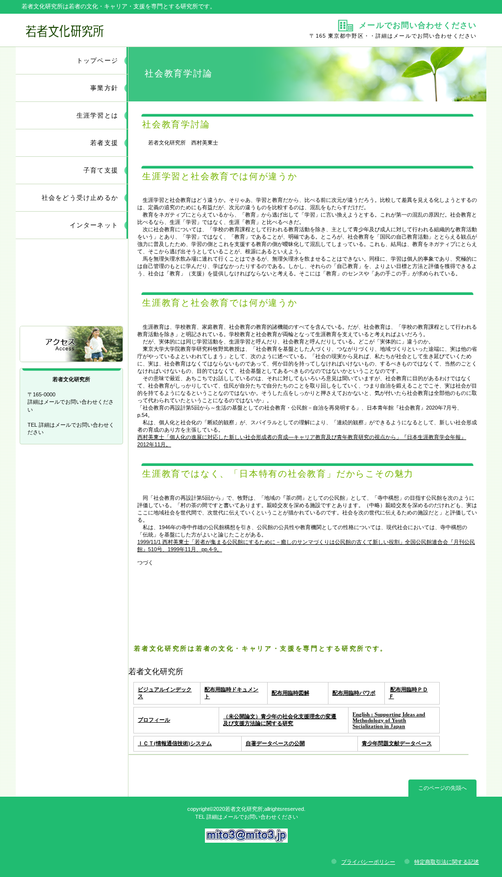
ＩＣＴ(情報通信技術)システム (175, 743)
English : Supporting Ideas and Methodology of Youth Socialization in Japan (388, 720)
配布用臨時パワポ (354, 693)
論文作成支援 (72, 265)
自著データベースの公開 (275, 743)
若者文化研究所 (132, 30)
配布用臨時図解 (290, 693)
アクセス (72, 345)
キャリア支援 (72, 305)
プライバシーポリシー (368, 862)
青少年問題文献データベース (397, 743)
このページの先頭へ (442, 788)
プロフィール (154, 720)
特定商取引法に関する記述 (446, 862)
